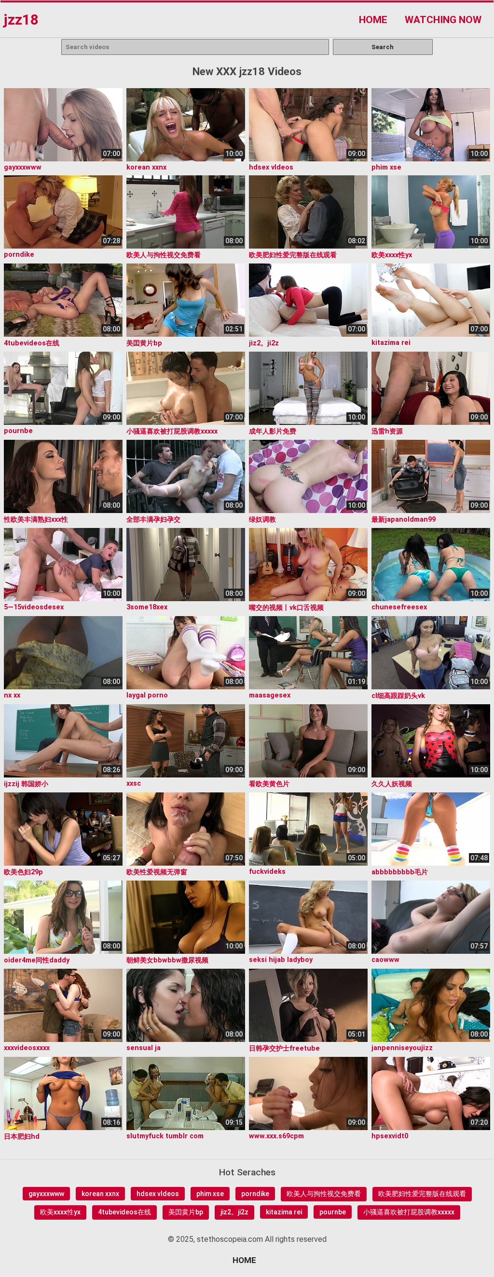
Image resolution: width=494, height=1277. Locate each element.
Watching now (443, 20)
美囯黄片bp (185, 1212)
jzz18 (21, 19)
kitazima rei (284, 1212)
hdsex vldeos (158, 1194)
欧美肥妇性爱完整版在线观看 (422, 1194)
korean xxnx (100, 1194)
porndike (255, 1194)
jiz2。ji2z (234, 1212)
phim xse (210, 1194)
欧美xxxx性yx (60, 1212)
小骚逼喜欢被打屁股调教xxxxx (408, 1212)
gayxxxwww (46, 1194)
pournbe (332, 1212)
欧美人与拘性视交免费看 (324, 1194)
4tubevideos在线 (124, 1212)
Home (373, 20)
